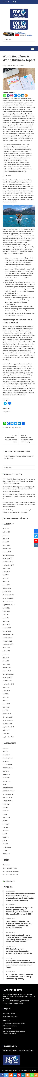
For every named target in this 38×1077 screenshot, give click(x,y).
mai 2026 (6, 539)
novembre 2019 (8, 720)
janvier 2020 (7, 714)
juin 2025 (6, 575)
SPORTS (5, 844)
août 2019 (6, 730)
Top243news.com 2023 (25, 1070)
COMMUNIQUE (7, 764)
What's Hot (17, 427)
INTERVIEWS (6, 804)
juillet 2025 (6, 572)
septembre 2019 (8, 727)
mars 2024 (6, 624)
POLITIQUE (6, 824)
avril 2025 (6, 582)
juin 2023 (5, 654)
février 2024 (7, 628)
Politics (12, 427)
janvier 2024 (7, 631)
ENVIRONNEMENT (8, 794)
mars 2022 (6, 704)
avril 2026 (6, 542)
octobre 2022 (7, 681)
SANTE (5, 834)
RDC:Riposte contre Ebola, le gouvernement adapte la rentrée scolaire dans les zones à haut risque (20, 963)
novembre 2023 (8, 638)
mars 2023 (6, 664)
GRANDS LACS (7, 798)
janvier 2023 (7, 671)
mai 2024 (6, 618)
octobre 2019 (7, 724)
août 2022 (6, 687)
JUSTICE (5, 807)
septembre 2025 (8, 565)
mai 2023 (6, 658)
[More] (26, 95)
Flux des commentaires (11, 871)
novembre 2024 (8, 598)
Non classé (6, 817)
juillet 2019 (6, 734)
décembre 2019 (8, 717)
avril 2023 (6, 661)
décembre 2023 (8, 634)
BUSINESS (6, 761)
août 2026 (6, 529)
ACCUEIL (5, 751)
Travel (5, 850)
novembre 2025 (8, 558)
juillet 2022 (6, 691)
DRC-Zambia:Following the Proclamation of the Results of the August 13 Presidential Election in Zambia (19, 496)
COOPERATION (7, 768)
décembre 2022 (8, 674)
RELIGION (5, 831)
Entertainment (8, 788)
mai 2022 (6, 697)
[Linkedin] (22, 95)
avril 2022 (6, 700)
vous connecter (17, 456)
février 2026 (7, 548)
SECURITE (6, 837)
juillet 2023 (6, 651)
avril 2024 (6, 621)
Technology (7, 847)
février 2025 (7, 588)
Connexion (6, 865)
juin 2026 (5, 535)
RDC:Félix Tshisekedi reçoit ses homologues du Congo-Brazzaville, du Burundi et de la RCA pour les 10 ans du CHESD (18, 489)
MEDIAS (5, 814)
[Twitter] (19, 95)
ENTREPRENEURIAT (8, 791)
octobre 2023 (7, 641)
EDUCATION (6, 781)
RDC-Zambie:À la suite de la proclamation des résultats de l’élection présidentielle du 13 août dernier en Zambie (19, 504)
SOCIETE (5, 840)
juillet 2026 (6, 532)
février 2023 (7, 667)
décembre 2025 (8, 555)
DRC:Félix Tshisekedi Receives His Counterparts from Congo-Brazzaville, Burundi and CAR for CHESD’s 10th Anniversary (19, 481)
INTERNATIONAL (8, 801)
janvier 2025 (7, 591)
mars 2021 (6, 707)
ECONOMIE (6, 778)
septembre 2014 (8, 737)
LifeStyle (5, 811)
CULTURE (6, 771)
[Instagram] (11, 95)
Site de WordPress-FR (10, 875)
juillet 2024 (6, 611)
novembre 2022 (8, 677)
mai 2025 (6, 578)
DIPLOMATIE (6, 774)
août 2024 (6, 608)
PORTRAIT (6, 827)
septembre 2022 (8, 684)
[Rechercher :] (19, 39)
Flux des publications (10, 868)
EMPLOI (5, 784)
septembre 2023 (8, 644)
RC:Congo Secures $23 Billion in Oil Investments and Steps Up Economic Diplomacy (19, 976)
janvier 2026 (7, 552)
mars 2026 (6, 545)
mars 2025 (6, 585)
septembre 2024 (8, 605)
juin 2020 (5, 710)
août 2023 (6, 648)
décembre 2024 (8, 595)
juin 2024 (6, 615)
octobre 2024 (7, 601)
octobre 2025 (7, 562)
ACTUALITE (6, 755)
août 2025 (6, 568)
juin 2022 (5, 694)
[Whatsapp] (4, 95)
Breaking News (8, 758)
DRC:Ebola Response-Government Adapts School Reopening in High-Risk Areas (19, 951)
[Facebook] (8, 95)
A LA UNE (5, 748)
